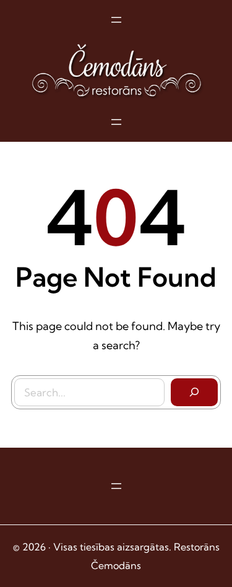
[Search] (194, 392)
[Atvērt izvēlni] (116, 19)
